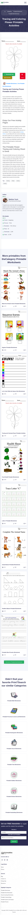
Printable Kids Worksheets (6, 892)
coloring (8, 180)
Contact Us (3, 878)
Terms (2, 867)
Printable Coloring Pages (6, 897)
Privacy (2, 869)
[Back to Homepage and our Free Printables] (4, 11)
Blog (2, 876)
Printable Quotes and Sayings (7, 899)
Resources (3, 883)
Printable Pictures (4, 901)
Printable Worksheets (11, 83)
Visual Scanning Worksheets (7, 895)
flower (13, 180)
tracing (5, 183)
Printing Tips (3, 881)
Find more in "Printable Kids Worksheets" (14, 662)
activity (18, 180)
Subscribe (14, 841)
